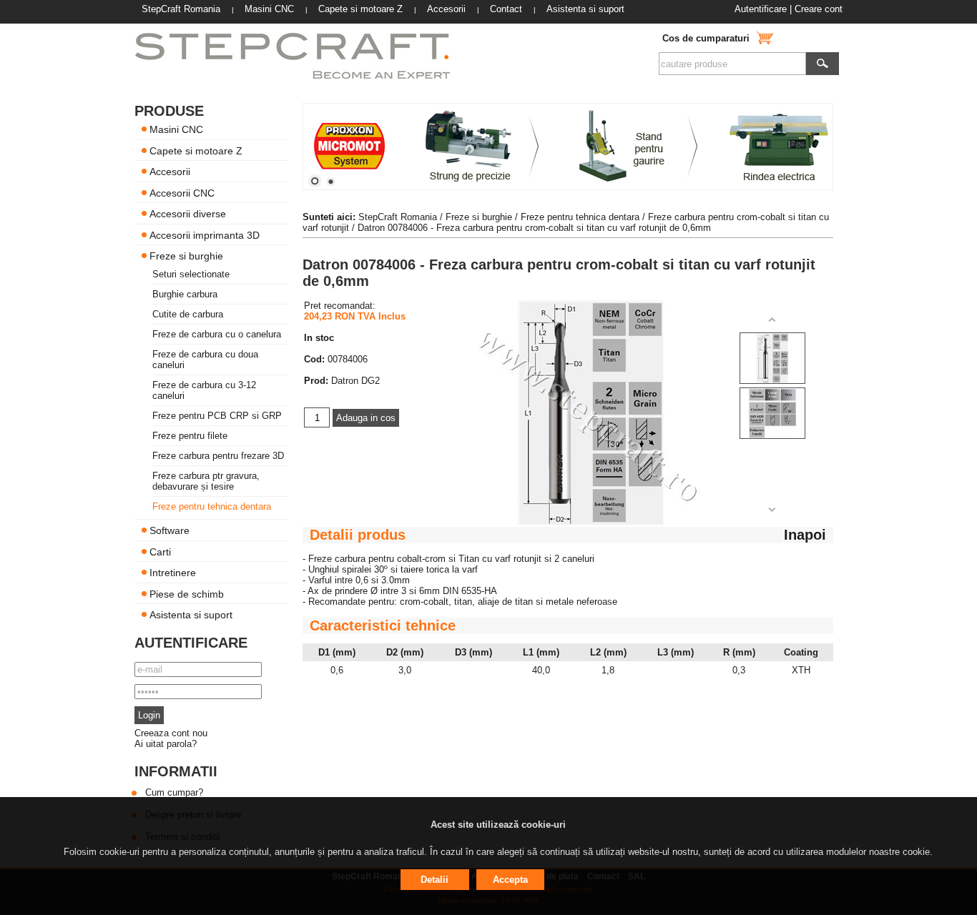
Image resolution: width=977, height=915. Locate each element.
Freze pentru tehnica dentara (211, 506)
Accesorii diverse (187, 213)
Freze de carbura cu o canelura (216, 334)
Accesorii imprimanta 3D (204, 234)
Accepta (510, 879)
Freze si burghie (186, 256)
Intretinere (172, 572)
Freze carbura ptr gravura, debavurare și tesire (206, 481)
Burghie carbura (184, 294)
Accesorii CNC (182, 192)
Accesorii (169, 171)
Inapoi (805, 535)
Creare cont (819, 9)
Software (169, 530)
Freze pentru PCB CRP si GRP (217, 415)
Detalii (434, 879)
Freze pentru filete (189, 435)
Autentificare (761, 9)
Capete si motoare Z (195, 150)
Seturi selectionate (191, 274)
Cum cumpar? (174, 792)
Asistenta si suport (190, 614)
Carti (160, 551)
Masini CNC (176, 129)
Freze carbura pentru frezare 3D (218, 455)
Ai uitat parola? (165, 743)
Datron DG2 (355, 380)
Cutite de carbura (187, 314)
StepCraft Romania (397, 217)
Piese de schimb (186, 593)
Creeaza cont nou (170, 733)
